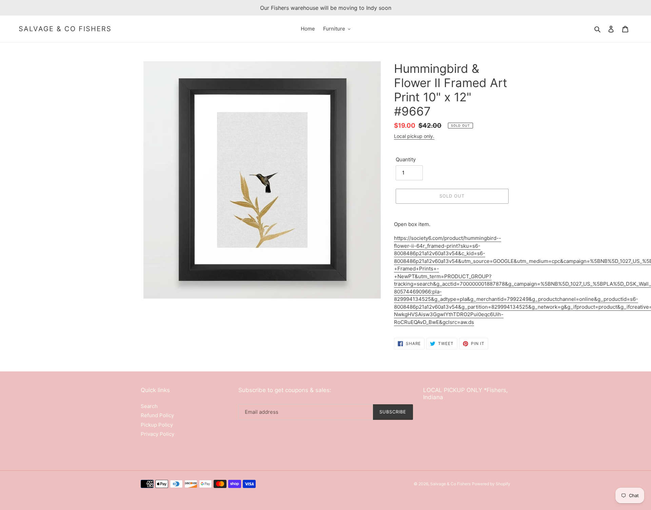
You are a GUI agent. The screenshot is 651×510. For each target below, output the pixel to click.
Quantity (406, 159)
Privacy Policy (157, 434)
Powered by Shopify (491, 483)
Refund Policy (157, 415)
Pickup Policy (157, 425)
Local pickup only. (414, 136)
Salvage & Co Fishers (65, 29)
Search (149, 406)
